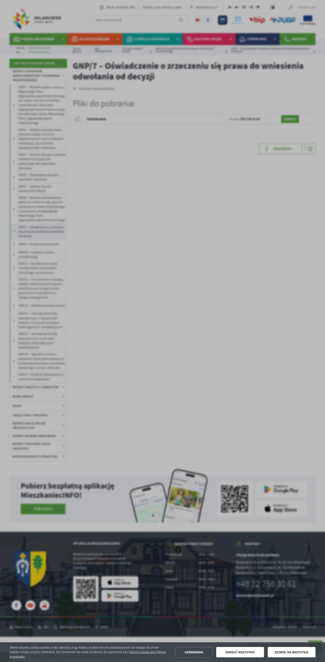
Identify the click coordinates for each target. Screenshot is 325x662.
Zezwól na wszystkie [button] (291, 652)
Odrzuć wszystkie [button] (240, 652)
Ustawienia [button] (194, 652)
